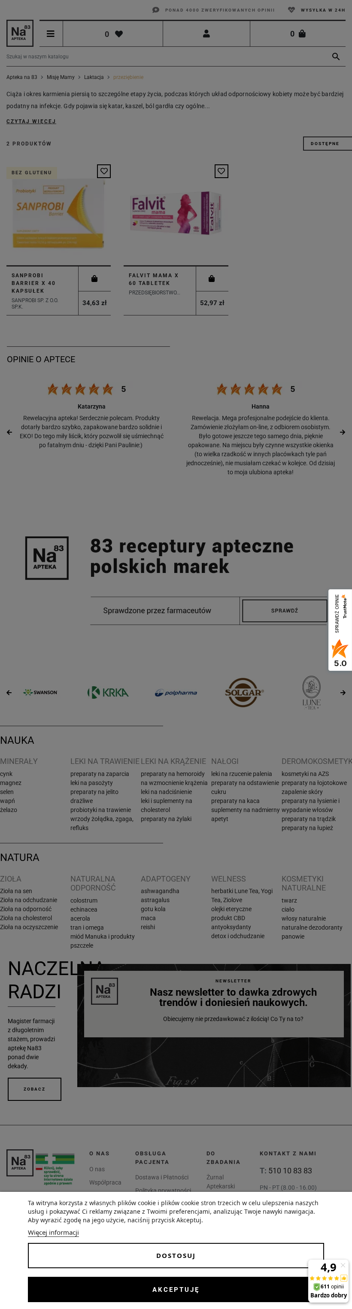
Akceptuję (176, 1290)
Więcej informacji (53, 1232)
